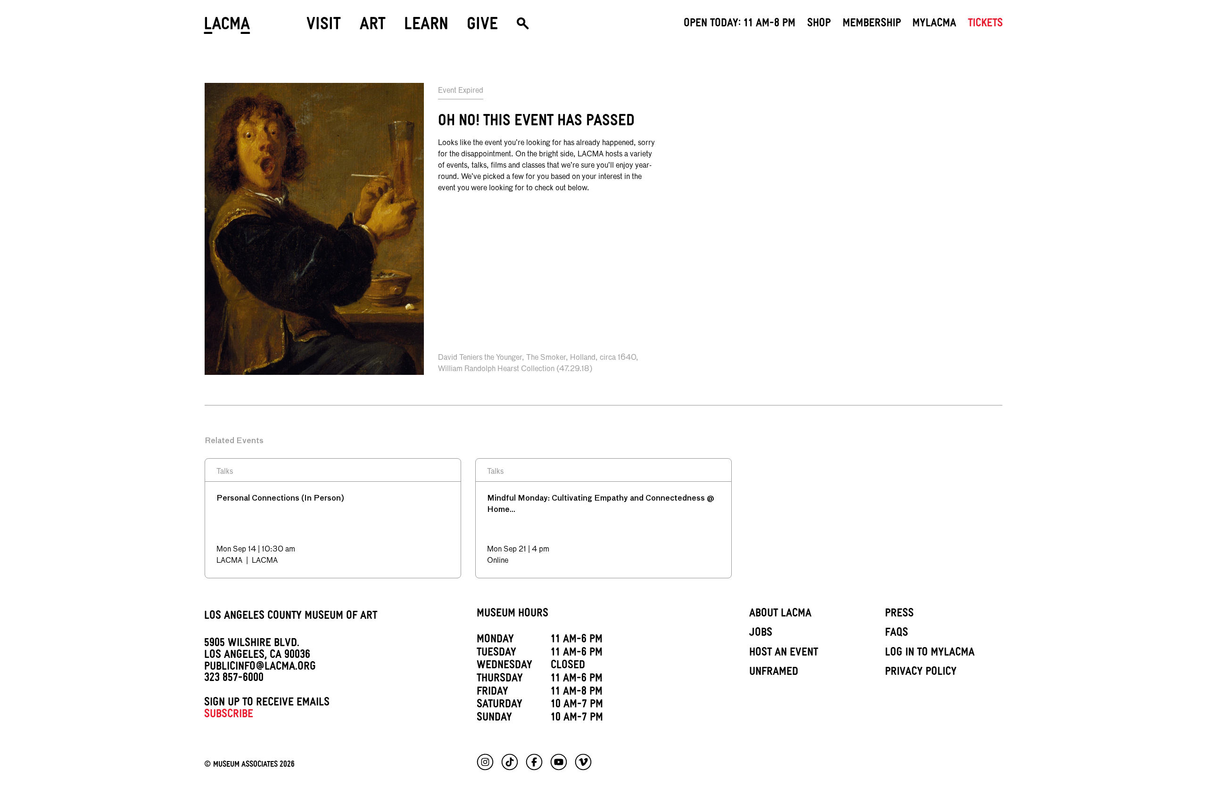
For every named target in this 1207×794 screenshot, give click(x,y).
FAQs (896, 634)
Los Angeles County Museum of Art (290, 617)
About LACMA (780, 614)
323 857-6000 (234, 679)
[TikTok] (509, 761)
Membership (872, 24)
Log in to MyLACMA (930, 654)
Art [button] (373, 26)
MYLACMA (934, 24)
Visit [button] (323, 26)
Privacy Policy (921, 673)
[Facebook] (534, 761)
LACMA (227, 27)
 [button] (523, 27)
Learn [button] (426, 26)
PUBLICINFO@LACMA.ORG (260, 668)
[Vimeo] (583, 761)
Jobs (760, 634)
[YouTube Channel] (558, 761)
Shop (819, 24)
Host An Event (783, 654)
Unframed (773, 673)
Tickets (985, 24)
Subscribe (228, 715)
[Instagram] (485, 761)
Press (899, 614)
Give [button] (482, 26)
